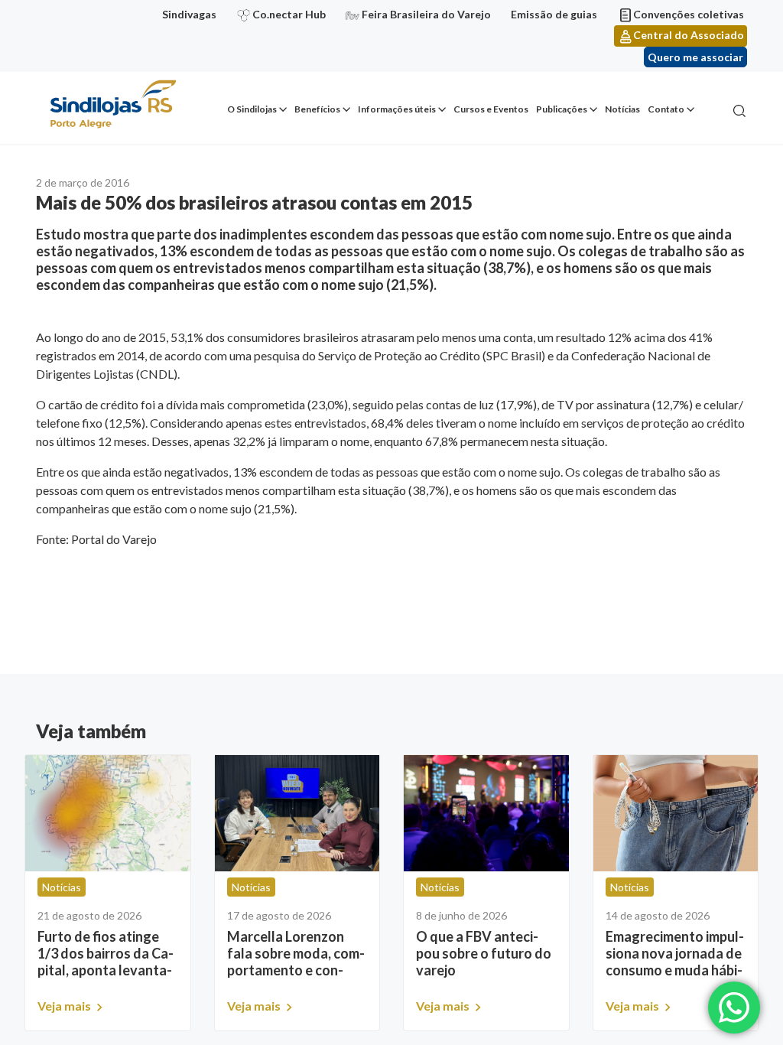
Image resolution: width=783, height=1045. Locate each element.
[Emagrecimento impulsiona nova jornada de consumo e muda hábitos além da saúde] (676, 813)
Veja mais (65, 1005)
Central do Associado (688, 34)
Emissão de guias (554, 14)
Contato (666, 109)
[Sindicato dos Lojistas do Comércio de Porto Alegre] (112, 105)
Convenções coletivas (688, 14)
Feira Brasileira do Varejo (426, 14)
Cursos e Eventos (490, 109)
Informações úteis (397, 109)
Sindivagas (189, 14)
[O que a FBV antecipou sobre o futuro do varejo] (486, 813)
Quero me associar (695, 56)
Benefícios (317, 109)
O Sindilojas (252, 109)
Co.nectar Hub (289, 14)
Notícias (622, 109)
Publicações (561, 109)
